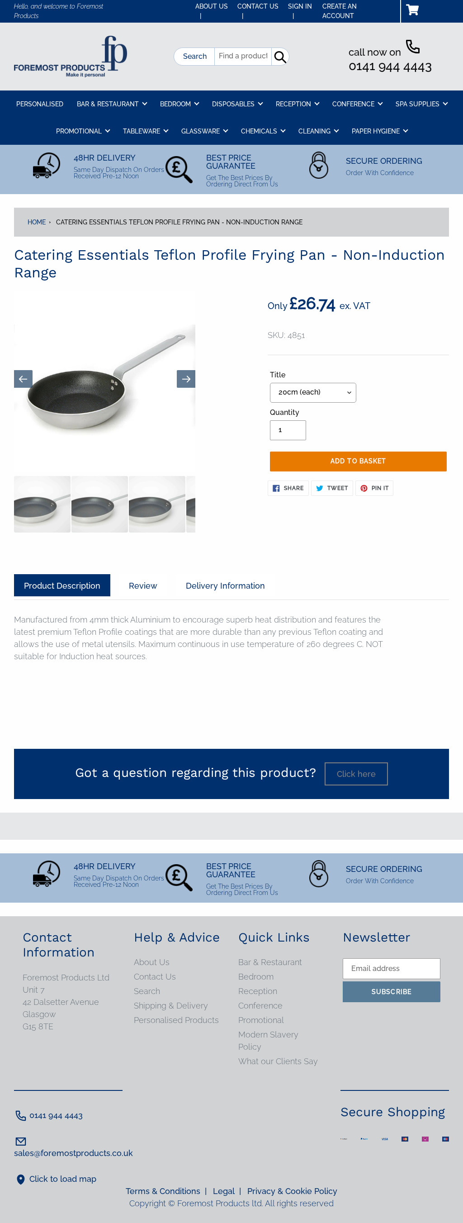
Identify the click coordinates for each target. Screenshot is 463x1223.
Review (143, 585)
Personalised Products (176, 1020)
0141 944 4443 (390, 65)
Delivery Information (225, 585)
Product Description (62, 585)
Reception (257, 991)
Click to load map (62, 1179)
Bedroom (256, 976)
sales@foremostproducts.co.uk (73, 1153)
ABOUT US (211, 11)
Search (195, 56)
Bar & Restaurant (270, 962)
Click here (356, 774)
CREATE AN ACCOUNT (339, 11)
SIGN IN (300, 11)
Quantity (284, 412)
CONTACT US (258, 11)
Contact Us (155, 976)
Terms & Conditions (166, 1191)
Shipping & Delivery (171, 1005)
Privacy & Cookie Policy (292, 1191)
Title (277, 375)
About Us (152, 962)
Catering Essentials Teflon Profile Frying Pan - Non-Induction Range (179, 222)
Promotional (261, 1020)
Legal (227, 1191)
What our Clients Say (278, 1061)
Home (37, 222)
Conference (260, 1005)
